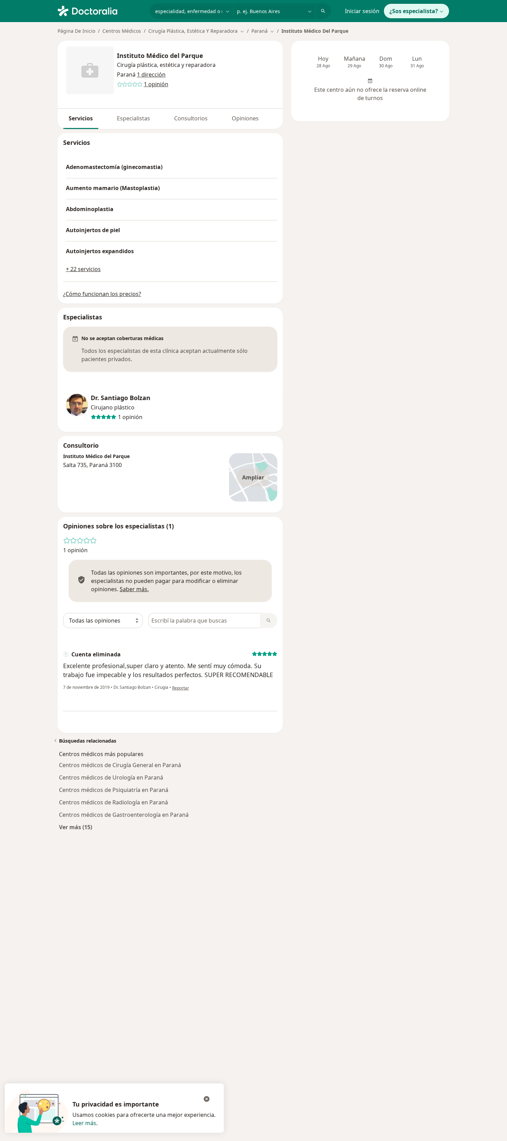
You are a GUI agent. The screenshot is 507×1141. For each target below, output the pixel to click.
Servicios (81, 118)
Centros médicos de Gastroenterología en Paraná (124, 814)
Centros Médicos (121, 31)
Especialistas (133, 118)
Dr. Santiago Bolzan (120, 398)
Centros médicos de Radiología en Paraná (113, 802)
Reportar (180, 688)
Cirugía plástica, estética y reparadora (166, 65)
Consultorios (191, 118)
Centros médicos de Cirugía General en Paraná (120, 765)
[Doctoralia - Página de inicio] (101, 10)
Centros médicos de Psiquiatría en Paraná (113, 790)
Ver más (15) (75, 827)
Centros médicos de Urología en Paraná (111, 777)
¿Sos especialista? (413, 11)
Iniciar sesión (362, 11)
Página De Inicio (76, 31)
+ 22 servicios (83, 269)
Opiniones (245, 118)
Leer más (84, 1123)
